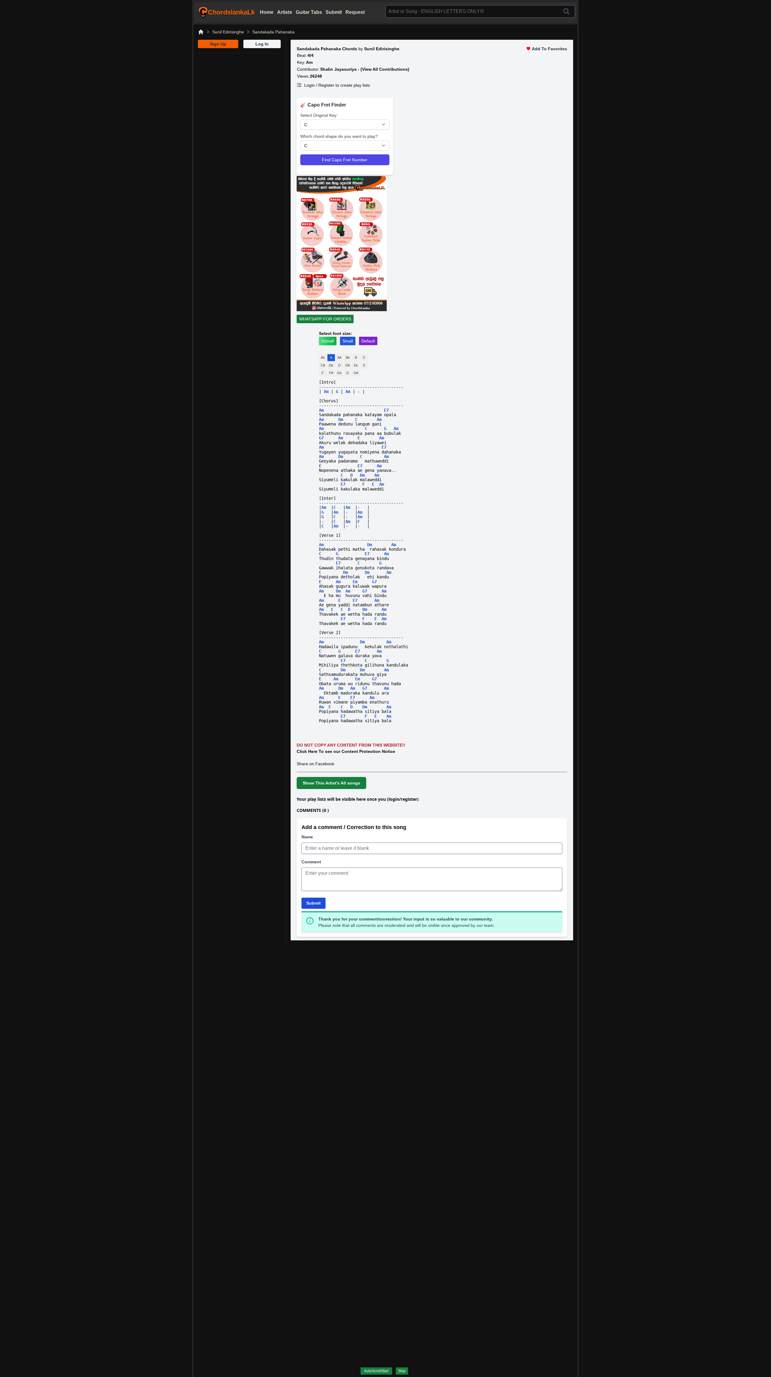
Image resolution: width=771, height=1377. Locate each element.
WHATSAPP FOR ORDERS (325, 319)
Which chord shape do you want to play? (339, 136)
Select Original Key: (319, 115)
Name (307, 836)
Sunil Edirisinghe (228, 31)
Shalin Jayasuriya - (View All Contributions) (364, 69)
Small (347, 341)
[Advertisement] (239, 90)
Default (368, 341)
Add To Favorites (549, 48)
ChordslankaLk (231, 12)
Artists (284, 12)
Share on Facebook (315, 763)
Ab (323, 357)
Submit (334, 12)
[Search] (566, 11)
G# (356, 373)
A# (339, 357)
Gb (339, 373)
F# (331, 373)
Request (355, 12)
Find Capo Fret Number (344, 159)
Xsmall (327, 341)
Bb (348, 357)
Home (266, 12)
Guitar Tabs (309, 12)
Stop (402, 1371)
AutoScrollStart (376, 1371)
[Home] (201, 32)
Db (331, 365)
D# (347, 365)
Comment (311, 861)
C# (323, 365)
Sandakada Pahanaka (273, 31)
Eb (356, 365)
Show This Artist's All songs (331, 783)
